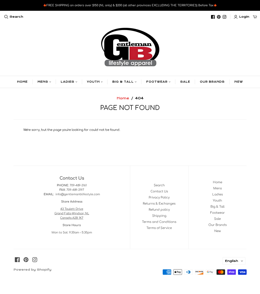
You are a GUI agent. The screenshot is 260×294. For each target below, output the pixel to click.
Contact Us (159, 191)
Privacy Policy (159, 197)
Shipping (159, 216)
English (231, 261)
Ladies (67, 82)
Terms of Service (159, 228)
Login (244, 16)
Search (16, 16)
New (238, 82)
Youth (93, 82)
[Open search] (6, 17)
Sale (185, 82)
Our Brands (212, 82)
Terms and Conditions (159, 222)
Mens (43, 82)
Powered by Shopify (32, 269)
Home (22, 82)
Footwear (157, 82)
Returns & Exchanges (159, 203)
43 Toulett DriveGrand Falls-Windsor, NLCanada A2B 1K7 (71, 213)
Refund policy (159, 210)
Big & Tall (122, 82)
